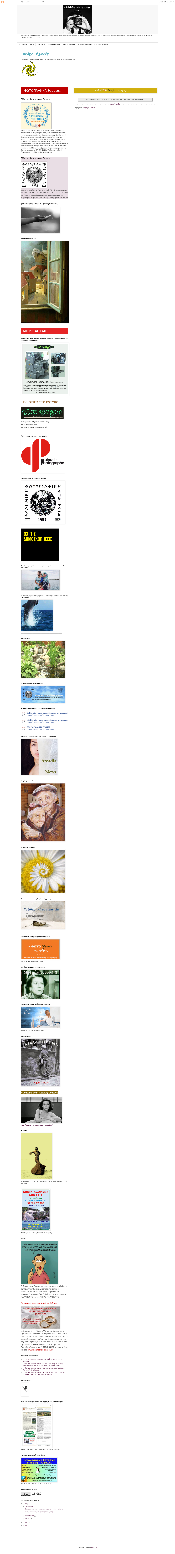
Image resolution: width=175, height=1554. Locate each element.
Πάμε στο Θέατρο (69, 44)
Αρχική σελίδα (115, 104)
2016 (25, 1522)
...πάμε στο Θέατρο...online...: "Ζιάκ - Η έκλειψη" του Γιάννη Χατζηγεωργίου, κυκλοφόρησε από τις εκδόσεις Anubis (43, 1364)
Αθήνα (52, 715)
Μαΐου (27, 1519)
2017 (25, 1504)
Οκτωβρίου (29, 1506)
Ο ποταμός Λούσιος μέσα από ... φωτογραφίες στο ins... (44, 1509)
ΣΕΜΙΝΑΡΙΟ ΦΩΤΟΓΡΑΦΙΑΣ (38, 727)
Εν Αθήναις (41, 44)
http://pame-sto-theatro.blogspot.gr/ (37, 1125)
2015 (25, 1525)
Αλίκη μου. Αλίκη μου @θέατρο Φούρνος (39, 1512)
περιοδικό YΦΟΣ (53, 44)
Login (24, 44)
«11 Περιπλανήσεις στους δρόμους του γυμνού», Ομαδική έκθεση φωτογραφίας (61, 720)
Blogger (94, 1548)
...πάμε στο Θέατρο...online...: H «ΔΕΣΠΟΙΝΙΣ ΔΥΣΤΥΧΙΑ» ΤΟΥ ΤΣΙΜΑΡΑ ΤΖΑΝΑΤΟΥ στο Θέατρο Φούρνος (44, 1373)
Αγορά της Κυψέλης (101, 44)
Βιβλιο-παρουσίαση (84, 44)
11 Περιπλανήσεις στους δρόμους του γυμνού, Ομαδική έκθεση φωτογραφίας (60, 713)
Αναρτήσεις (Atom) (89, 108)
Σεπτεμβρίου (29, 1516)
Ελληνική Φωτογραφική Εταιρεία (38, 715)
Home (32, 44)
